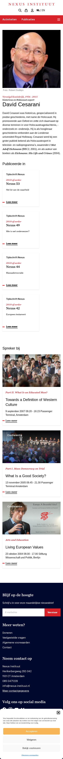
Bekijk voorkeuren (31, 748)
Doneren (7, 633)
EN (43, 10)
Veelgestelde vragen (14, 638)
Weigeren (31, 739)
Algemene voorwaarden (30, 755)
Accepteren (31, 731)
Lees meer (12, 202)
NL (38, 10)
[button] (58, 712)
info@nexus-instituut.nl (16, 686)
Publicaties (28, 19)
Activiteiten (9, 19)
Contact (7, 647)
